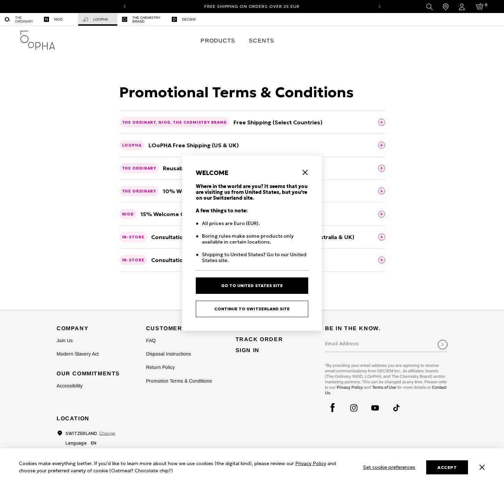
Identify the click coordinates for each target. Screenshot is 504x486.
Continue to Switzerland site (252, 308)
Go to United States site (252, 285)
